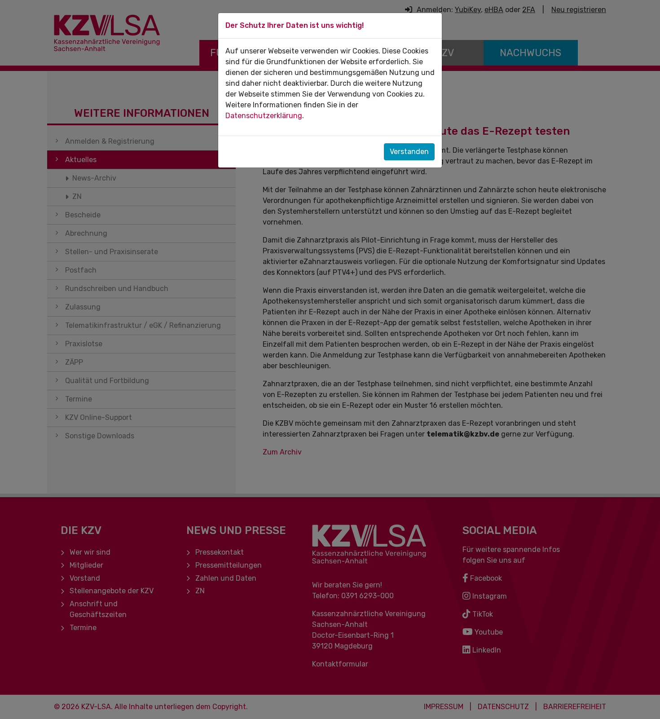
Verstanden (409, 151)
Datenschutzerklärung (263, 115)
